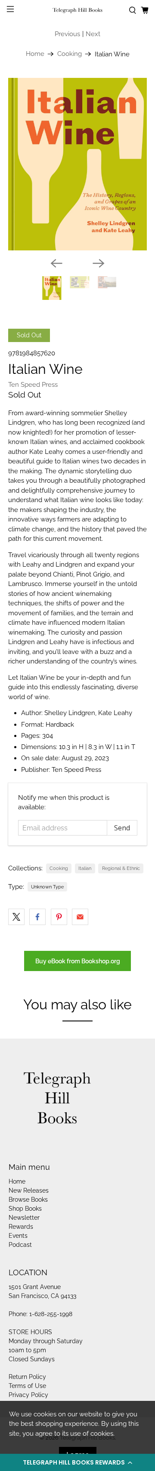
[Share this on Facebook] (37, 917)
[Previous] (56, 263)
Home (35, 54)
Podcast (20, 1244)
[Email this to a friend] (80, 917)
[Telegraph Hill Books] (77, 10)
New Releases (29, 1190)
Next (93, 34)
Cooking (69, 54)
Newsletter (24, 1217)
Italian (84, 868)
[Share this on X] (16, 917)
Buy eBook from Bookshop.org (77, 961)
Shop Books (25, 1208)
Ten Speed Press (33, 385)
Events (18, 1235)
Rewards (21, 1226)
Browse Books (28, 1199)
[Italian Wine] (77, 164)
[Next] (98, 263)
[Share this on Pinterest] (59, 917)
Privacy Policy (28, 1394)
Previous (67, 34)
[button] (77, 1462)
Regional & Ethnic (121, 868)
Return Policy (27, 1376)
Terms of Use (27, 1385)
